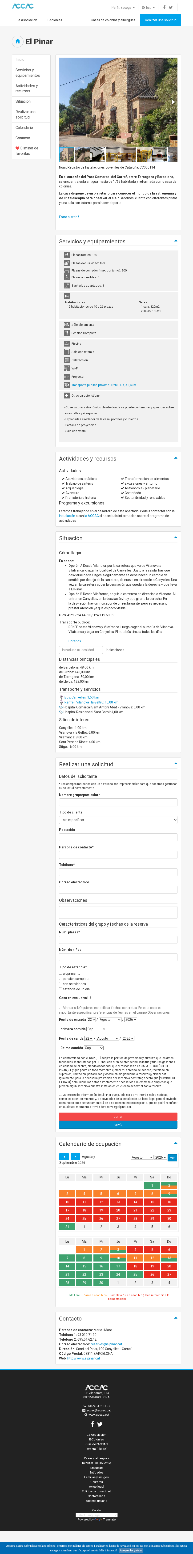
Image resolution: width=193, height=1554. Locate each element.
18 (84, 1210)
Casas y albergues (96, 1458)
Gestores (96, 1482)
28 (135, 1218)
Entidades (96, 1472)
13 (118, 1202)
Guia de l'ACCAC (96, 1444)
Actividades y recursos (27, 88)
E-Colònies (96, 1439)
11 (84, 1202)
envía (118, 1124)
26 (101, 1218)
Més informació (108, 1550)
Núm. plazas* (69, 932)
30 (169, 1218)
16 (169, 1202)
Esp (148, 7)
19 (101, 1210)
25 (84, 1218)
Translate (109, 1519)
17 (67, 1210)
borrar (118, 1116)
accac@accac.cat (99, 1410)
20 (118, 1210)
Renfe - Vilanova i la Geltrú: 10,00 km (91, 702)
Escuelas (96, 1467)
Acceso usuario (96, 1501)
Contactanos (96, 1496)
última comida (71, 1048)
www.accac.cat (98, 1414)
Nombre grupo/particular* (79, 795)
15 (152, 1202)
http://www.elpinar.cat (83, 1358)
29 (152, 1218)
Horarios (74, 641)
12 (101, 1202)
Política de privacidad (96, 1491)
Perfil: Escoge (122, 7)
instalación (67, 516)
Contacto (23, 138)
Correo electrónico (74, 882)
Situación (23, 101)
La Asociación (27, 20)
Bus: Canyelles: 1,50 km (81, 697)
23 (169, 1210)
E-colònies (54, 20)
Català (96, 1510)
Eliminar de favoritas (27, 151)
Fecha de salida (71, 1038)
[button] (173, 102)
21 (135, 1210)
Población (67, 830)
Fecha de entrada (72, 1019)
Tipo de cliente (70, 812)
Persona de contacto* (76, 847)
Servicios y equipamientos (28, 73)
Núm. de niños (70, 950)
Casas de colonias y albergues (113, 20)
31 (67, 1227)
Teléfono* (67, 865)
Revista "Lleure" (96, 1449)
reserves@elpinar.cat (106, 1344)
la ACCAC (91, 516)
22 (152, 1210)
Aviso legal (96, 1486)
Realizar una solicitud (161, 20)
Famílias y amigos (96, 1477)
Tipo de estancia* (73, 967)
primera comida (73, 1029)
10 (67, 1202)
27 (118, 1218)
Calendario (24, 127)
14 (135, 1202)
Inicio (20, 59)
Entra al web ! (69, 217)
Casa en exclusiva (73, 998)
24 (67, 1218)
